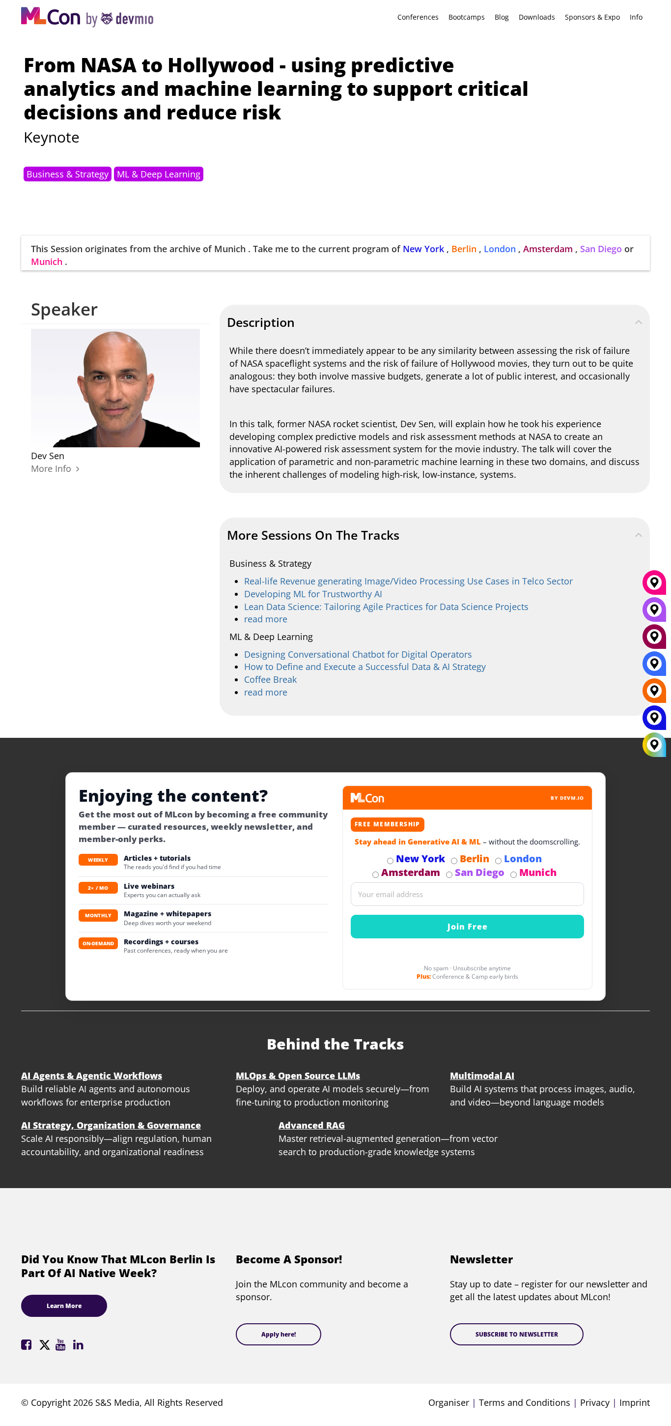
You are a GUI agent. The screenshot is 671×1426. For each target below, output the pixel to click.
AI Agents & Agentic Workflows (91, 1075)
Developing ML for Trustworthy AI (313, 594)
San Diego (601, 249)
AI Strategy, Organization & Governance (111, 1125)
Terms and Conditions (524, 1402)
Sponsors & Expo (592, 17)
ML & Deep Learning (158, 174)
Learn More (64, 1306)
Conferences (418, 17)
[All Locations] (654, 745)
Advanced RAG (312, 1125)
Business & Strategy (68, 174)
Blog (502, 17)
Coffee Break (270, 679)
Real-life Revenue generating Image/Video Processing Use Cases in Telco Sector (408, 581)
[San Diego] (654, 613)
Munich (46, 261)
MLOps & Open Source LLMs (298, 1075)
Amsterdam (548, 249)
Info (636, 17)
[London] (654, 667)
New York (423, 249)
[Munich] (654, 586)
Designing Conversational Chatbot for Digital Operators (358, 654)
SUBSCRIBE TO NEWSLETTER (516, 1334)
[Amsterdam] (654, 640)
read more (265, 619)
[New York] (654, 722)
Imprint (634, 1402)
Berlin (463, 249)
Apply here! (278, 1334)
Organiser (448, 1402)
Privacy (595, 1402)
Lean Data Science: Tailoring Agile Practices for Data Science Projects (386, 606)
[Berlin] (654, 694)
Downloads (537, 17)
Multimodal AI (482, 1075)
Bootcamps (466, 17)
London (500, 249)
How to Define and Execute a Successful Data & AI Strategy (365, 666)
